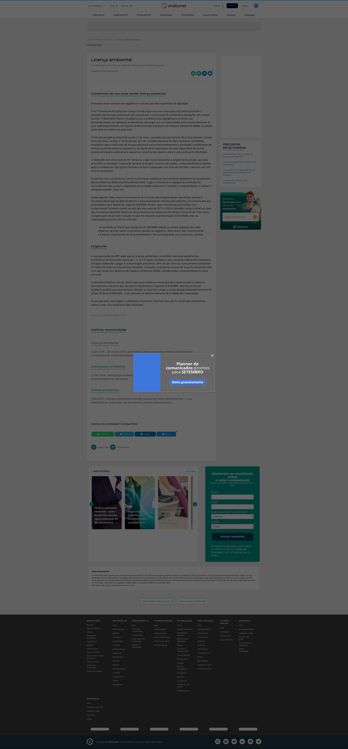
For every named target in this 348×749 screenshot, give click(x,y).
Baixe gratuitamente (187, 382)
